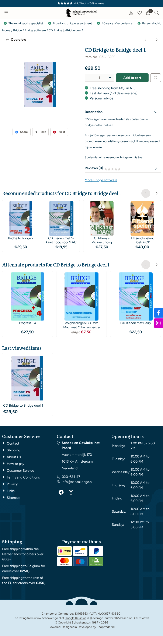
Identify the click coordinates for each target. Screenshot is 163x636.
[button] (6, 13)
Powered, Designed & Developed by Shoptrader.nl (82, 627)
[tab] (123, 112)
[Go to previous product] (145, 39)
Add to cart (132, 78)
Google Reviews (75, 618)
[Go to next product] (156, 39)
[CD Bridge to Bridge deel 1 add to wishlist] (155, 77)
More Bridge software (101, 180)
